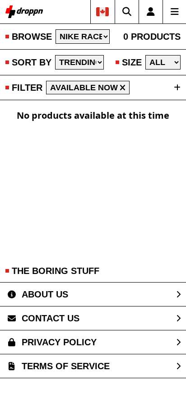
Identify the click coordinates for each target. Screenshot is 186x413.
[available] (122, 87)
